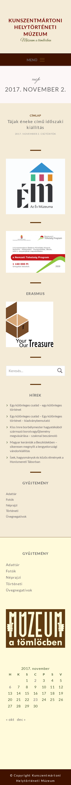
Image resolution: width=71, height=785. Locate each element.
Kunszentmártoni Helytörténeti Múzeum (35, 27)
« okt (10, 719)
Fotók (10, 499)
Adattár (11, 494)
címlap (35, 115)
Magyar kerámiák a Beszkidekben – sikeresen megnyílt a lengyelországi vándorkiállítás (33, 446)
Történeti (12, 511)
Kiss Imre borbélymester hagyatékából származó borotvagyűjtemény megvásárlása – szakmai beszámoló (36, 431)
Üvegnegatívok (16, 516)
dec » (21, 719)
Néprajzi (11, 505)
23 (35, 699)
